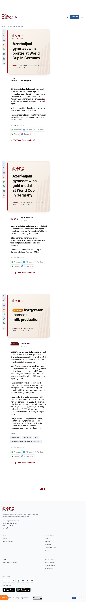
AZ (77, 598)
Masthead (48, 541)
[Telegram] (23, 581)
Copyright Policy (50, 565)
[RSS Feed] (32, 581)
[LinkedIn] (27, 581)
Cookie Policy (49, 569)
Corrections (48, 551)
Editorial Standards (51, 548)
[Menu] (82, 17)
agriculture (27, 437)
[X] (14, 581)
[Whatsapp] (4, 581)
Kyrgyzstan (16, 437)
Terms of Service (50, 559)
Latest (5, 538)
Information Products (10, 562)
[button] (4, 31)
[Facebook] (9, 581)
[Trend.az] (9, 16)
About (47, 538)
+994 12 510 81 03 (8, 525)
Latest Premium (8, 541)
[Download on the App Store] (9, 590)
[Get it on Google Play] (23, 590)
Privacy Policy (49, 562)
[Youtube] (18, 581)
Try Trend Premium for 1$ (24, 140)
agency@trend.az (8, 528)
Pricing (5, 559)
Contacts (48, 545)
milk (36, 437)
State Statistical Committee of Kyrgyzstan (26, 441)
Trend (42, 101)
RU (81, 598)
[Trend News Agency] (8, 508)
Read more (23, 83)
